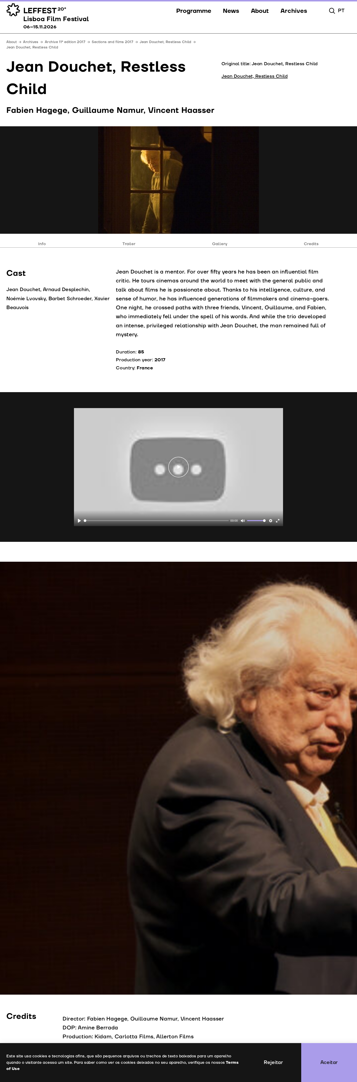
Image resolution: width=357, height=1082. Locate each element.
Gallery (219, 244)
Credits (311, 244)
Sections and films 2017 (112, 42)
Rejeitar (273, 1062)
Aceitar (329, 1062)
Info (42, 244)
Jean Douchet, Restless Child (165, 42)
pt (341, 10)
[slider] (156, 521)
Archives (30, 42)
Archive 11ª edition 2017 (65, 42)
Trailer (129, 244)
